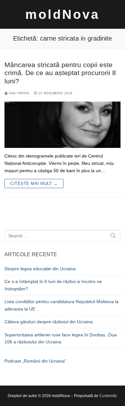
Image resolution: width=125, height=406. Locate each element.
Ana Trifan (18, 93)
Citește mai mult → (34, 183)
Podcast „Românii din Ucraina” (35, 361)
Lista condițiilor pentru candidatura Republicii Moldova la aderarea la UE (61, 305)
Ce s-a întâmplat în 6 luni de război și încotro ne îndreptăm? (53, 285)
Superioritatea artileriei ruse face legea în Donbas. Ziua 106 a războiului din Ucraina (60, 338)
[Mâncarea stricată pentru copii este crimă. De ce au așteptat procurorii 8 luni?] (62, 125)
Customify (107, 396)
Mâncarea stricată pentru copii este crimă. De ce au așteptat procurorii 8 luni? (60, 73)
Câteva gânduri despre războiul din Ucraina (48, 321)
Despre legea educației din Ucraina (40, 268)
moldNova (62, 14)
